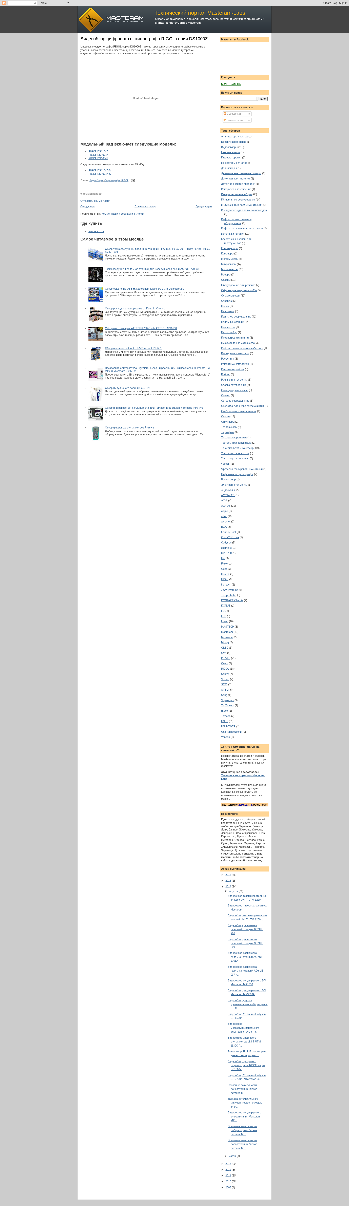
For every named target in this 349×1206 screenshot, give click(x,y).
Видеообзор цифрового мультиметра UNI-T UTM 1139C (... (244, 1041)
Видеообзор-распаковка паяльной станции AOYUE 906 (245, 929)
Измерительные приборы (236, 194)
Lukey (224, 621)
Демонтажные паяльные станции (241, 173)
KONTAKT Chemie (232, 600)
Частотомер (228, 479)
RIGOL (124, 180)
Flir (223, 558)
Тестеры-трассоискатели (236, 442)
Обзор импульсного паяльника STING (128, 387)
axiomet (225, 521)
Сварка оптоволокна (233, 384)
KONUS (225, 605)
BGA (224, 526)
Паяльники (227, 311)
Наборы (225, 274)
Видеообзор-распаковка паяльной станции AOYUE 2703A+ (245, 956)
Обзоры (225, 279)
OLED (224, 647)
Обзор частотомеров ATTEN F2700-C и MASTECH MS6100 (141, 328)
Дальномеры (229, 168)
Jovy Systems (229, 589)
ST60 (224, 684)
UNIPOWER (228, 726)
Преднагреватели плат (235, 337)
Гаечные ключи (230, 152)
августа (234, 891)
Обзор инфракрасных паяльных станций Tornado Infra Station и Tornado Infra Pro (154, 407)
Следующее (87, 206)
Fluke (224, 563)
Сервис (225, 395)
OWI (223, 652)
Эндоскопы (228, 490)
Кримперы (227, 253)
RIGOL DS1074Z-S (99, 173)
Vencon (225, 737)
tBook (224, 710)
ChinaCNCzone (230, 537)
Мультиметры (229, 269)
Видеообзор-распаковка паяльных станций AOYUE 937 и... (245, 970)
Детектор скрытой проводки (238, 183)
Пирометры (228, 327)
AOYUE (225, 505)
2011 (228, 1175)
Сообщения (233, 113)
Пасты (225, 306)
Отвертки (226, 300)
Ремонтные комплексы (235, 363)
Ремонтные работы (232, 369)
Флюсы (225, 463)
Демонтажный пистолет (235, 178)
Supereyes (227, 700)
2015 (228, 880)
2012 (228, 1169)
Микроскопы (228, 264)
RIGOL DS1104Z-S (99, 170)
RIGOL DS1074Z (98, 154)
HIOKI (224, 579)
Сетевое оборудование (235, 400)
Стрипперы (227, 421)
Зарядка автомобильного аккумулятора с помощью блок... (245, 1102)
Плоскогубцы (229, 332)
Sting (224, 694)
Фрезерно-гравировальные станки (242, 469)
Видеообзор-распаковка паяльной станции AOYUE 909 (245, 943)
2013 (228, 1163)
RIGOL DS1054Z (98, 158)
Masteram (227, 631)
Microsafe (227, 637)
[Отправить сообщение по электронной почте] (132, 180)
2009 (228, 1187)
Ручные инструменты (234, 379)
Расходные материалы (235, 353)
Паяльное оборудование (236, 316)
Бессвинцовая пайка (233, 141)
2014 (228, 886)
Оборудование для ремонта (238, 285)
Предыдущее (204, 206)
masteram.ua (96, 231)
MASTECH (227, 626)
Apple (224, 511)
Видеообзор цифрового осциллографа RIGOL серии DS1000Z (144, 38)
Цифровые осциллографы (237, 474)
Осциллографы (112, 180)
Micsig (225, 642)
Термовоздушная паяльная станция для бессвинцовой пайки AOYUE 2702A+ (152, 268)
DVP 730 (226, 553)
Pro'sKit (225, 658)
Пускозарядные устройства (238, 342)
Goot (224, 568)
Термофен (227, 432)
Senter (225, 673)
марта (233, 1155)
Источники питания (232, 233)
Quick (224, 663)
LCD (223, 610)
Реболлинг (227, 358)
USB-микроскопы (231, 731)
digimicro (226, 547)
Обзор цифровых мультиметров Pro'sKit (129, 427)
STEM (225, 689)
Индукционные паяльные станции (241, 204)
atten (224, 516)
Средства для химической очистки (242, 405)
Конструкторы (229, 248)
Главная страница (145, 206)
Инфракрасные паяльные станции (242, 228)
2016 (228, 874)
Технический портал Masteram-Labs (200, 13)
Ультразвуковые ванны (235, 458)
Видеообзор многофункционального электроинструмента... (243, 1027)
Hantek (225, 574)
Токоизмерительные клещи (237, 447)
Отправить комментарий (95, 200)
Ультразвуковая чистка (235, 453)
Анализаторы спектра (234, 136)
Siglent (225, 679)
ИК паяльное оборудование (238, 199)
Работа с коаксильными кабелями (242, 348)
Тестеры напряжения (234, 437)
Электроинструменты (234, 484)
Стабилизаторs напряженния (238, 411)
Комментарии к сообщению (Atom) (123, 213)
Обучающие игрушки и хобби (239, 290)
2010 (228, 1181)
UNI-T (224, 721)
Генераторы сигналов (234, 162)
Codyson (226, 542)
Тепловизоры (229, 426)
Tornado (225, 715)
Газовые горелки (231, 157)
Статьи (225, 416)
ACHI (224, 500)
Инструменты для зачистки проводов (244, 210)
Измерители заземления (236, 189)
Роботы (225, 374)
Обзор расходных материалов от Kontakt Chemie (135, 308)
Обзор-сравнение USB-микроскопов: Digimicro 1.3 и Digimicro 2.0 (144, 288)
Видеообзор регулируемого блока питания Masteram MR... (244, 1116)
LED (223, 616)
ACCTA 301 (228, 495)
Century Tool (228, 532)
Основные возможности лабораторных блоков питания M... (242, 1089)
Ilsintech (226, 584)
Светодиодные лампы (234, 390)
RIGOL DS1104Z (98, 151)
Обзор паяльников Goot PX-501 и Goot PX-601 (133, 348)
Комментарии (234, 120)
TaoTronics (227, 705)
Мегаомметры (229, 258)
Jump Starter (228, 595)
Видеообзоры (96, 180)
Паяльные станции (232, 321)
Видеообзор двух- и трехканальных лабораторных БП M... (247, 1004)
